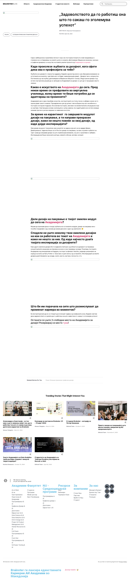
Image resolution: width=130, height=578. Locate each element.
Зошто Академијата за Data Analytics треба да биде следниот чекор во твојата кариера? (17, 459)
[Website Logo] (10, 4)
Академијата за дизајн (82, 62)
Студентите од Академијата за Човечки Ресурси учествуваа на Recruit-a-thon (47, 459)
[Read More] (17, 408)
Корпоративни (88, 4)
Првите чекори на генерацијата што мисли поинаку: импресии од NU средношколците (112, 427)
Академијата (70, 87)
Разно (7, 34)
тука (65, 322)
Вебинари (76, 4)
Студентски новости (62, 4)
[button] (107, 486)
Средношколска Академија (42, 4)
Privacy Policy (123, 561)
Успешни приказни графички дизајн (25, 34)
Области (27, 4)
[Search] (102, 4)
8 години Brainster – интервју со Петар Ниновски (78, 422)
